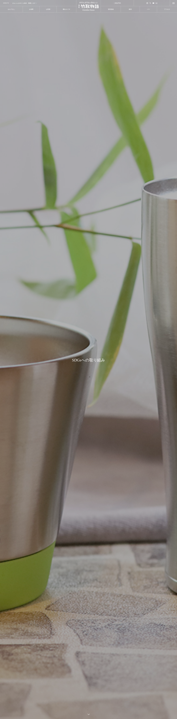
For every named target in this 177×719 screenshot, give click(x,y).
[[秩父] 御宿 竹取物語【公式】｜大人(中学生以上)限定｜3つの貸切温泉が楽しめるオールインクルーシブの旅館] (88, 6)
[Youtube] (153, 3)
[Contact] (156, 3)
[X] (150, 3)
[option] (38, 3)
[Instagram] (147, 3)
